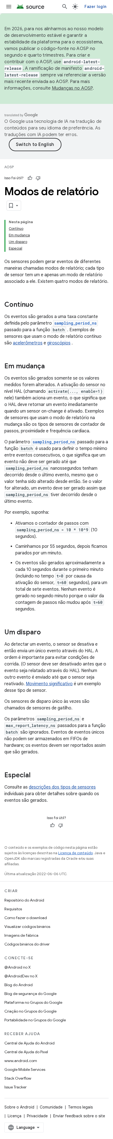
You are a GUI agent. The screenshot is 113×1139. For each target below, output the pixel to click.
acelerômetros (28, 343)
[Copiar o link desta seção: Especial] (35, 775)
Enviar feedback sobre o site (79, 1116)
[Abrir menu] (8, 6)
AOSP (9, 167)
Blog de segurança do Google (30, 993)
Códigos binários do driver (27, 944)
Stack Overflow (17, 1078)
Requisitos (13, 908)
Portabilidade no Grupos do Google (35, 1020)
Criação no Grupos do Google (30, 1011)
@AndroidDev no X (21, 976)
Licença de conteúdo (75, 853)
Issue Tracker (15, 1087)
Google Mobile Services (24, 1069)
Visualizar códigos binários (27, 926)
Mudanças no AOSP (72, 88)
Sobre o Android (19, 1107)
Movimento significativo (49, 684)
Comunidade (51, 1107)
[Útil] (30, 178)
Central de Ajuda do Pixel (26, 1051)
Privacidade (37, 1116)
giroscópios (58, 343)
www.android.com (20, 1060)
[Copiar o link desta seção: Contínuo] (38, 305)
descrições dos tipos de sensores (62, 787)
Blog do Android (18, 984)
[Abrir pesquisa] (64, 6)
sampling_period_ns (75, 323)
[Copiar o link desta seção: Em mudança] (50, 366)
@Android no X (17, 967)
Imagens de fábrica (21, 935)
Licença (14, 1116)
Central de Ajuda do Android (29, 1043)
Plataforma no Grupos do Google (33, 1002)
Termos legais (80, 1107)
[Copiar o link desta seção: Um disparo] (46, 632)
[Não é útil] (38, 178)
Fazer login (95, 6)
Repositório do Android (24, 900)
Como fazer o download (25, 917)
